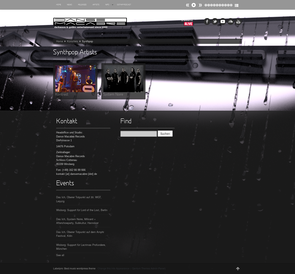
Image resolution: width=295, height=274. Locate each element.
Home (58, 5)
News (69, 5)
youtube (238, 21)
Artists (96, 5)
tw (215, 21)
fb (207, 21)
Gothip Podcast (124, 5)
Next (188, 5)
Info (107, 5)
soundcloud (230, 21)
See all (60, 255)
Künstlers (72, 41)
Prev (200, 5)
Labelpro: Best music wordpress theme (74, 268)
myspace (222, 21)
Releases (82, 5)
